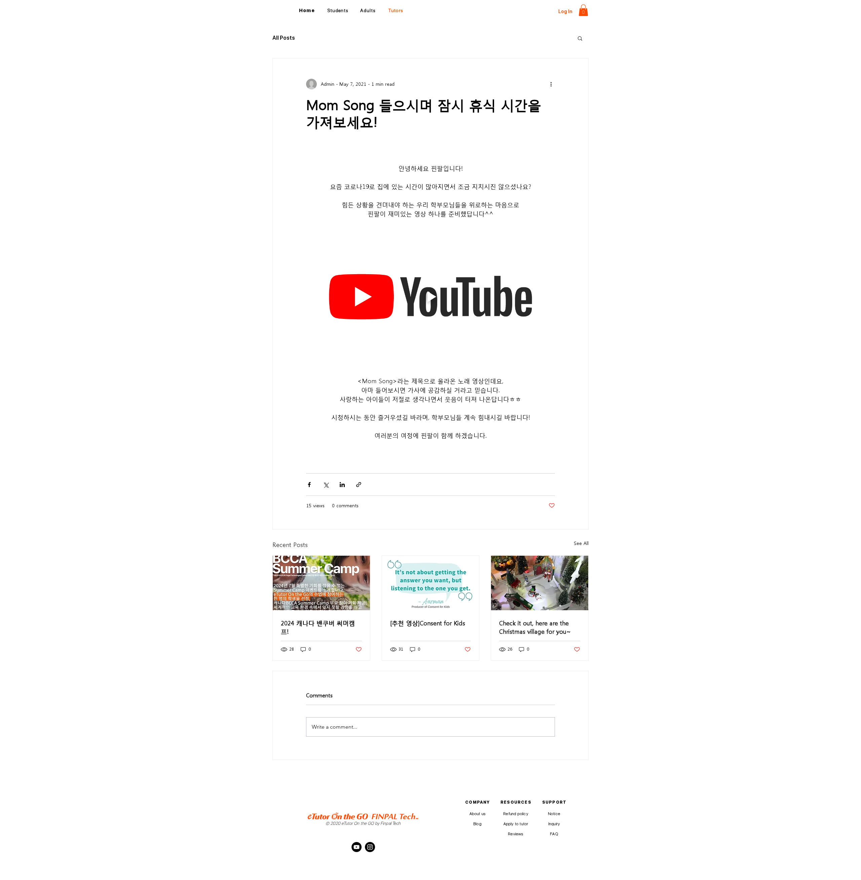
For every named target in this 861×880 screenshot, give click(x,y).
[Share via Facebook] (309, 484)
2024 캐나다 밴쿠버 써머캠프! (318, 626)
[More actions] (551, 84)
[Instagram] (370, 847)
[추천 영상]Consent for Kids (427, 622)
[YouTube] (356, 847)
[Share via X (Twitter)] (326, 484)
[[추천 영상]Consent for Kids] (430, 583)
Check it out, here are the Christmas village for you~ (535, 626)
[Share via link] (358, 484)
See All (581, 543)
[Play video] (430, 297)
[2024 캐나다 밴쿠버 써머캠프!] (321, 583)
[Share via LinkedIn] (342, 484)
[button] (583, 10)
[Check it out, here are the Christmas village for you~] (539, 583)
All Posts (283, 38)
